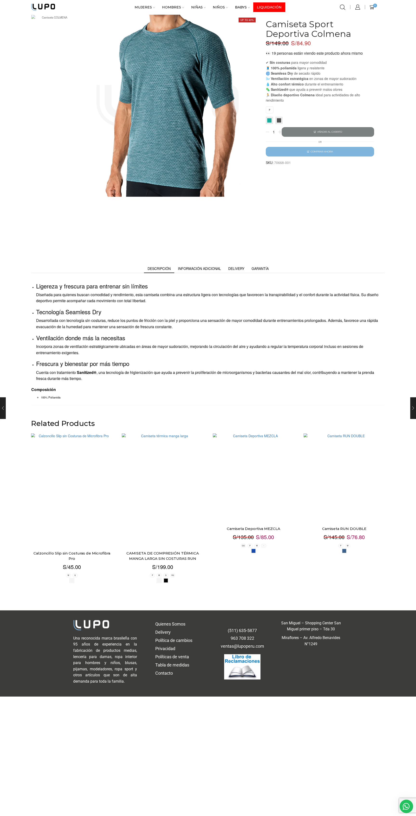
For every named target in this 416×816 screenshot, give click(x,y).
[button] (278, 331)
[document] (208, 408)
